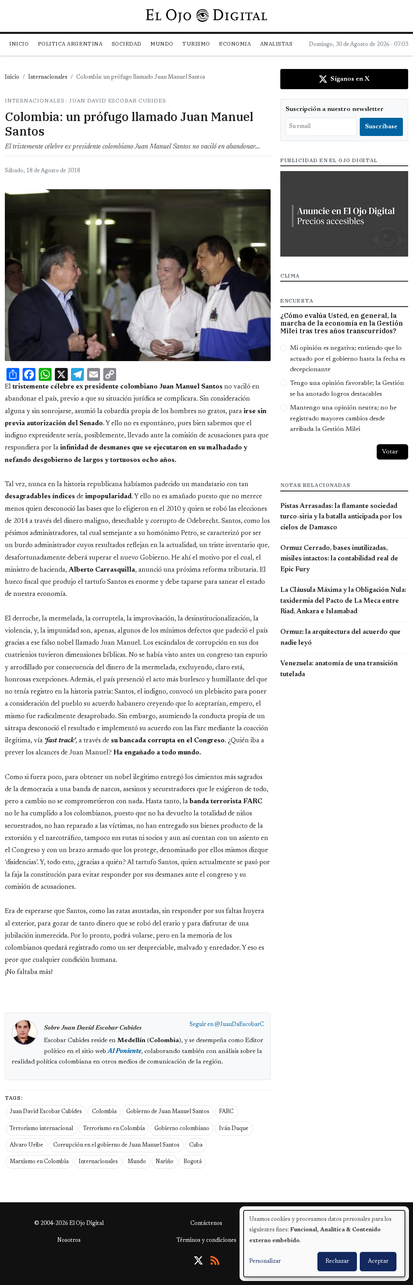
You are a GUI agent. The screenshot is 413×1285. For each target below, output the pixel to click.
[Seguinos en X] (198, 1260)
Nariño (164, 1162)
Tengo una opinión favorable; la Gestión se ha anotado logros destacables (347, 388)
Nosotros (69, 1240)
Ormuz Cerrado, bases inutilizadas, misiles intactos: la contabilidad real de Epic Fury (339, 559)
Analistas (276, 43)
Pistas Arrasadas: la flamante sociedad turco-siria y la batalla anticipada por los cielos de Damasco (341, 517)
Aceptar (378, 1261)
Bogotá (193, 1162)
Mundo (136, 1162)
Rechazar (337, 1261)
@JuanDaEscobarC (239, 1025)
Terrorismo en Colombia (114, 1129)
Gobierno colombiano (181, 1129)
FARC (226, 1112)
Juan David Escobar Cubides (46, 1112)
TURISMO (196, 43)
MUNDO (161, 43)
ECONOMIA (235, 43)
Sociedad (127, 43)
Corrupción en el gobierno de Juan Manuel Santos (116, 1145)
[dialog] (324, 1243)
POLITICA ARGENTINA (70, 43)
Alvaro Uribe (26, 1145)
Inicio (19, 43)
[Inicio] (206, 16)
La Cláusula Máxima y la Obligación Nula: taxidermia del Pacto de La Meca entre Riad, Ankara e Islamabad (343, 601)
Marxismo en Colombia (39, 1162)
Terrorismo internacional (41, 1129)
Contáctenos (206, 1223)
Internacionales (47, 77)
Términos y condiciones (206, 1240)
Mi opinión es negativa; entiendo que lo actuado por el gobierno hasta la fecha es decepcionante (347, 359)
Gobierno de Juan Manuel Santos (167, 1112)
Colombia (104, 1112)
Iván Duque (233, 1129)
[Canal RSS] (215, 1260)
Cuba (195, 1145)
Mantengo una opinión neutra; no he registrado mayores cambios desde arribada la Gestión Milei (343, 419)
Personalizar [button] (265, 1261)
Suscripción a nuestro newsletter (335, 109)
